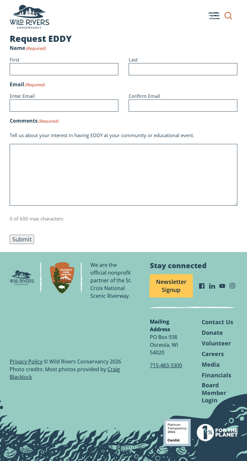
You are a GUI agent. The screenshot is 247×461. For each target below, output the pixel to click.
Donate (212, 332)
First (14, 59)
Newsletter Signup (171, 286)
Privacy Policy (26, 361)
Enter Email (22, 96)
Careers (213, 354)
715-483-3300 (166, 365)
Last (133, 59)
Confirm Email (144, 96)
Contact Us (217, 322)
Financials (216, 375)
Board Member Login (214, 392)
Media (211, 364)
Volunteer (216, 343)
